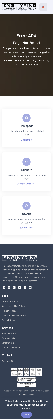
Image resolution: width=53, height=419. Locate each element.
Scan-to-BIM (8, 338)
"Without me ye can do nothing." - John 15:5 (19, 10)
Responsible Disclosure (14, 315)
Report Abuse (9, 320)
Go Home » (26, 139)
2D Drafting (8, 342)
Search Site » (26, 227)
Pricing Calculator (11, 347)
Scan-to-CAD (9, 333)
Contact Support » (26, 183)
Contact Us (8, 361)
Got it (26, 414)
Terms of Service (10, 301)
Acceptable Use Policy (13, 306)
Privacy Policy (9, 310)
